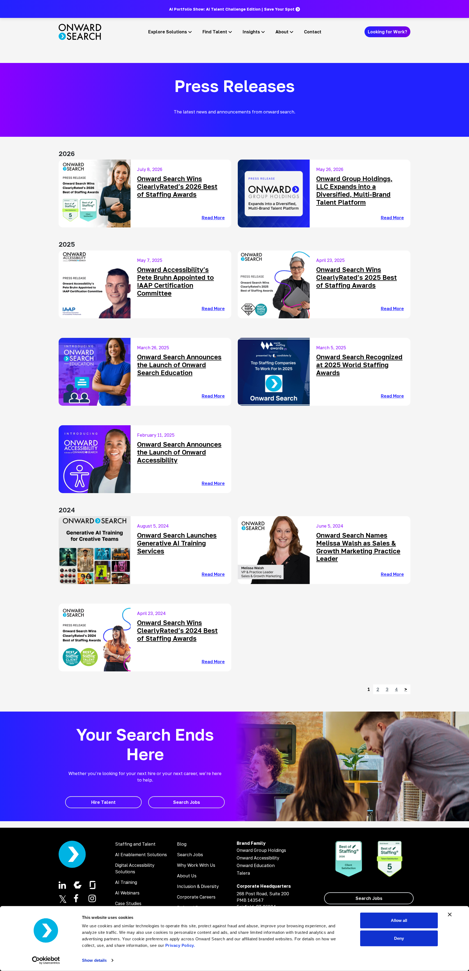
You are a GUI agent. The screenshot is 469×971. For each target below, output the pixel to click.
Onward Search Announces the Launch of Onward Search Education (179, 364)
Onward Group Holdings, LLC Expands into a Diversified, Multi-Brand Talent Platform (354, 190)
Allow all (399, 920)
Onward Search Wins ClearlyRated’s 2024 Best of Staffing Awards (177, 630)
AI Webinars (127, 893)
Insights (251, 31)
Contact (312, 31)
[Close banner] (450, 914)
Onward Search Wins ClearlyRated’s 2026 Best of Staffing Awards (177, 186)
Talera (243, 873)
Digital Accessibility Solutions (134, 868)
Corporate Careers (196, 897)
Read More (213, 217)
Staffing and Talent (135, 844)
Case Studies (128, 903)
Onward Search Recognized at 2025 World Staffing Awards (359, 364)
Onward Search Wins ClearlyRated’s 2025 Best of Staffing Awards (356, 277)
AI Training (126, 882)
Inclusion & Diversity (198, 886)
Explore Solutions (167, 31)
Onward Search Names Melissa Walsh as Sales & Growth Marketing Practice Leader (358, 546)
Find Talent (214, 31)
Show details (94, 960)
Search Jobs (190, 854)
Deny (399, 938)
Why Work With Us (196, 865)
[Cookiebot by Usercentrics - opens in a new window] (46, 960)
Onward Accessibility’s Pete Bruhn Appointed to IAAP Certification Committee (175, 281)
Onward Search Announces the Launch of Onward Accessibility (179, 452)
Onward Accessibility (258, 858)
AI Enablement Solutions (141, 854)
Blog (181, 844)
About (282, 31)
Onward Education (256, 865)
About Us (187, 875)
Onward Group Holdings (261, 850)
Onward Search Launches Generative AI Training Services (177, 543)
